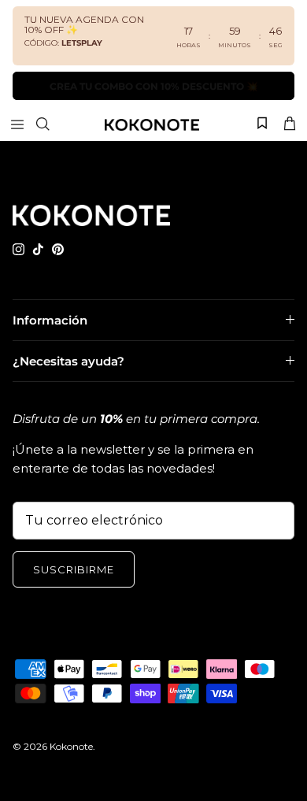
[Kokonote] (152, 124)
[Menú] (17, 123)
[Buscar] (52, 123)
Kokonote (71, 746)
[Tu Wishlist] (262, 123)
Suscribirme (73, 569)
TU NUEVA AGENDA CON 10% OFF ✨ (84, 24)
